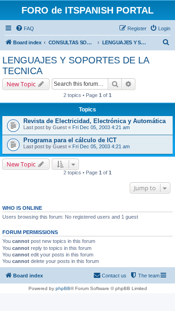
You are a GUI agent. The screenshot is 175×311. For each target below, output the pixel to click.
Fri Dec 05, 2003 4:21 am (101, 127)
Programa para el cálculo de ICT (70, 140)
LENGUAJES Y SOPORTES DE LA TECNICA (75, 65)
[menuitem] (24, 28)
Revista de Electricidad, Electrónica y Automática (94, 120)
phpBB (63, 288)
